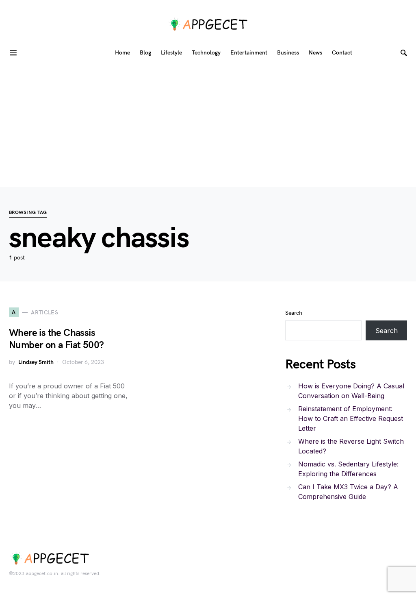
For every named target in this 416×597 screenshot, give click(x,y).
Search (293, 312)
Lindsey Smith (36, 362)
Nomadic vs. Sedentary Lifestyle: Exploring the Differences (348, 469)
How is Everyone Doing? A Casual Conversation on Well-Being (351, 391)
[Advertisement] (208, 126)
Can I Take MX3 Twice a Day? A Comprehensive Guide (348, 492)
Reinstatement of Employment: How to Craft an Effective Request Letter (350, 418)
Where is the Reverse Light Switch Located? (351, 446)
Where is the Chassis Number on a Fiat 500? (56, 339)
